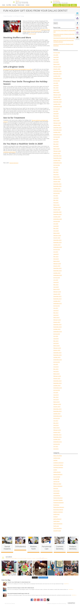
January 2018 (56, 294)
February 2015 (57, 376)
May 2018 (55, 285)
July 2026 (55, 55)
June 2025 (56, 85)
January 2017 (56, 322)
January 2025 (56, 97)
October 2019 (56, 245)
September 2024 (57, 106)
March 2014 (56, 402)
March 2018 (56, 289)
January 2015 (56, 378)
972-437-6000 (65, 3)
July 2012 (55, 446)
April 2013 (56, 425)
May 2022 (55, 172)
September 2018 (57, 275)
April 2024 (56, 118)
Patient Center (21, 5)
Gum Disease (56, 477)
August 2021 (56, 193)
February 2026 (57, 67)
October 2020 (56, 217)
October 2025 (56, 76)
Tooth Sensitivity (57, 528)
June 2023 (56, 142)
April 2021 (56, 203)
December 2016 (57, 325)
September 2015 (57, 360)
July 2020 (55, 224)
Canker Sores (56, 458)
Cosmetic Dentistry (58, 467)
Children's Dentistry (58, 463)
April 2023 (56, 146)
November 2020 (57, 214)
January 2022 (56, 182)
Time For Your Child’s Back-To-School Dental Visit (64, 31)
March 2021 (56, 205)
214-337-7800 (25, 3)
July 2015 (55, 364)
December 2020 (57, 212)
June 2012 (56, 449)
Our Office (8, 5)
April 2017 (56, 315)
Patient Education (58, 498)
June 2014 (56, 395)
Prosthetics (56, 505)
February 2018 (57, 292)
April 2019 (56, 259)
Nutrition (55, 488)
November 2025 (57, 74)
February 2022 (57, 179)
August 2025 (56, 81)
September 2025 (57, 78)
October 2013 (56, 414)
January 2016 (56, 350)
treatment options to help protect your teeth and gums (36, 30)
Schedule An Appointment (57, 5)
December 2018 (57, 268)
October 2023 (56, 132)
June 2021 (56, 198)
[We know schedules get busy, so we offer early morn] (24, 568)
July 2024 (55, 111)
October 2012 (56, 439)
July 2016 (55, 336)
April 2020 (56, 231)
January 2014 (56, 407)
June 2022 (56, 170)
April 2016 (56, 343)
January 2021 (56, 210)
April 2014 (56, 400)
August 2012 (56, 444)
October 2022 (56, 160)
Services (14, 5)
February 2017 (57, 320)
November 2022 (57, 158)
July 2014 (55, 392)
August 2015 (56, 362)
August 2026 (56, 53)
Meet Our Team (57, 484)
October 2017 (56, 301)
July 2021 (55, 196)
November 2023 (57, 130)
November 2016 (57, 327)
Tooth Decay (56, 521)
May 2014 (55, 397)
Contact (27, 5)
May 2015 (55, 369)
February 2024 (57, 123)
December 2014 (57, 381)
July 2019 (55, 252)
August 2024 (56, 109)
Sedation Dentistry (58, 512)
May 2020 (55, 228)
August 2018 (56, 278)
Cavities (55, 460)
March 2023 (56, 149)
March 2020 (56, 233)
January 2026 (56, 69)
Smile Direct (56, 514)
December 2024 (57, 99)
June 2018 (56, 282)
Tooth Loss (56, 526)
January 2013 (56, 432)
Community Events (58, 465)
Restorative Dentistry (58, 507)
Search (55, 23)
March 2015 (56, 374)
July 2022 (55, 167)
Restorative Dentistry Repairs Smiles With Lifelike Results (63, 35)
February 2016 (57, 348)
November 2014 (57, 383)
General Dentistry (13, 163)
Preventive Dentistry (58, 503)
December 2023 (57, 128)
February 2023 (57, 151)
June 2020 (56, 226)
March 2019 (56, 261)
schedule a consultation (9, 152)
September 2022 (57, 163)
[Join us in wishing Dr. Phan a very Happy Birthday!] (70, 568)
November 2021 (57, 186)
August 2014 (56, 390)
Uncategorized (57, 531)
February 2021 (57, 207)
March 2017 (56, 317)
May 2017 (55, 313)
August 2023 (56, 137)
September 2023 (57, 135)
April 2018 (56, 287)
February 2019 (57, 264)
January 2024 (56, 125)
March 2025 (56, 92)
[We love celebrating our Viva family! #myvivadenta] (9, 568)
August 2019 (56, 249)
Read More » (66, 583)
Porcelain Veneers (58, 500)
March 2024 (56, 121)
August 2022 (56, 165)
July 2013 (55, 421)
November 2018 (57, 271)
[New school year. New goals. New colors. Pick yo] (40, 568)
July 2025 (55, 83)
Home (3, 5)
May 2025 (55, 88)
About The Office (57, 456)
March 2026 (56, 64)
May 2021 (55, 200)
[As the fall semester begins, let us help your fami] (55, 568)
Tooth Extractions (57, 524)
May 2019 (55, 257)
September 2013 (57, 416)
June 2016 (56, 339)
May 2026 (55, 60)
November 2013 (57, 411)
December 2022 (57, 156)
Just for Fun (56, 481)
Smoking (55, 517)
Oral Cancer (56, 491)
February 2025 (57, 95)
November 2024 (57, 102)
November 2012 (57, 437)
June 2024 (56, 114)
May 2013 (55, 423)
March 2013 (56, 428)
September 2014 (57, 388)
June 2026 (56, 57)
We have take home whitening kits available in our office (17, 69)
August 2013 (56, 418)
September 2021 (57, 191)
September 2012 (57, 442)
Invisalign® (56, 479)
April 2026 (56, 62)
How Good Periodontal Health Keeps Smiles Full (65, 38)
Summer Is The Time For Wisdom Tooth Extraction (63, 45)
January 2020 (56, 238)
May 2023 (55, 144)
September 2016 (57, 332)
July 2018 (55, 280)
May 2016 (55, 341)
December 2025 (57, 71)
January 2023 (56, 153)
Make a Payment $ (74, 5)
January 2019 (56, 266)
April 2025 (56, 90)
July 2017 (55, 308)
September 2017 (57, 303)
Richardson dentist (58, 510)
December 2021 (57, 184)
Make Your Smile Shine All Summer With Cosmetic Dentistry (63, 41)
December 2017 (57, 296)
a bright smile (32, 34)
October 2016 (56, 329)
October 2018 (56, 273)
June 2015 (56, 367)
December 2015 (57, 353)
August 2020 (56, 221)
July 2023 (55, 139)
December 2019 (57, 240)
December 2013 (57, 409)
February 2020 (57, 235)
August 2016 (56, 334)
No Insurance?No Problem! (66, 5)
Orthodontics (56, 496)
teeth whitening (57, 519)
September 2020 (57, 219)
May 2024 (55, 116)
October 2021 (56, 189)
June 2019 (56, 254)
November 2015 (57, 355)
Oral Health (56, 493)
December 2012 (57, 435)
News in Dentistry (57, 486)
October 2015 (56, 357)
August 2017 (56, 306)
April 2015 (56, 371)
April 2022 (56, 174)
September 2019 (57, 247)
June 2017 (56, 310)
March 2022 (56, 177)
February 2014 (57, 404)
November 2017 (57, 299)
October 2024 (56, 104)
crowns (55, 470)
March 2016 (56, 346)
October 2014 (56, 386)
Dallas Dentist (57, 472)
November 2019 (57, 242)
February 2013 (57, 430)
